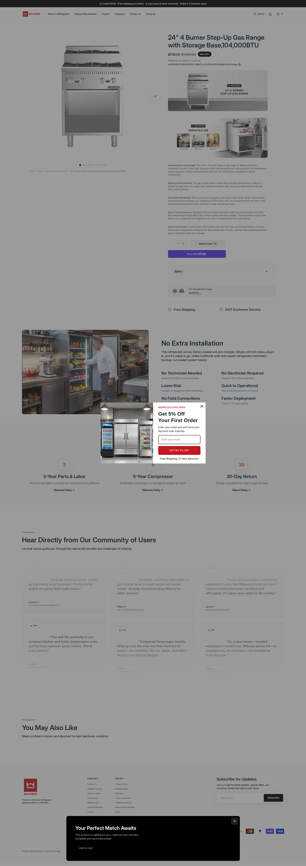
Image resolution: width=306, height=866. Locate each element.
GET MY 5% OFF (179, 450)
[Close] (234, 821)
